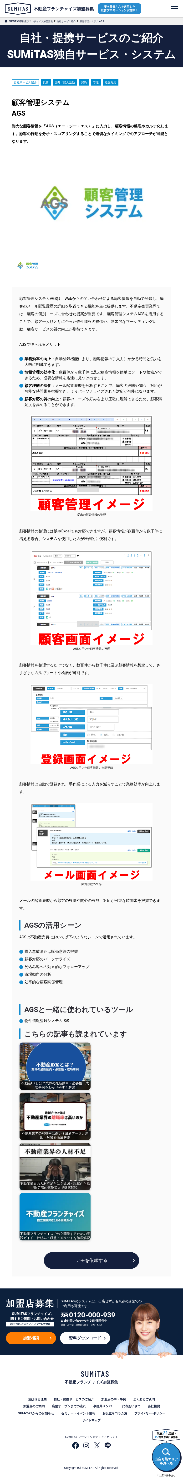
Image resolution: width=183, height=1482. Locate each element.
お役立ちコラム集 (114, 1413)
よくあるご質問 (144, 1399)
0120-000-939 (92, 1315)
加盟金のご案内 (34, 1406)
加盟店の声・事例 (113, 1399)
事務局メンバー (104, 1406)
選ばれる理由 (37, 1399)
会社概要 (154, 1406)
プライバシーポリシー (149, 1413)
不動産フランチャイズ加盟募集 (64, 8)
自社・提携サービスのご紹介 (74, 1399)
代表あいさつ (131, 1406)
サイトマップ (91, 1420)
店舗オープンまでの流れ (69, 1406)
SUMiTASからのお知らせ (36, 1413)
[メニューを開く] (174, 8)
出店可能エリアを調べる (166, 1461)
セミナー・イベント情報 (78, 1413)
